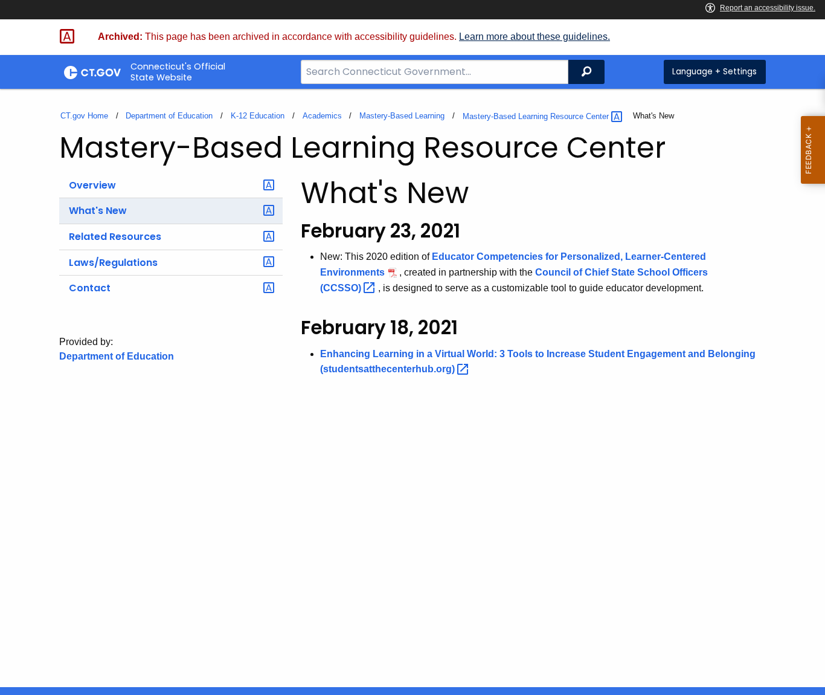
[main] (412, 388)
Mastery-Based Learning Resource (537, 116)
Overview (92, 185)
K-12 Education (257, 115)
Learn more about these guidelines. (534, 36)
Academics (322, 115)
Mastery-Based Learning (402, 115)
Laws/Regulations (113, 263)
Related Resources (115, 237)
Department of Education (169, 115)
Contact (90, 288)
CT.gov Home (84, 115)
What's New (98, 211)
